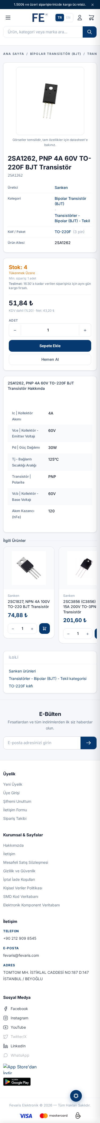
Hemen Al (50, 359)
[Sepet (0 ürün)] (91, 17)
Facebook (19, 1008)
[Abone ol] (89, 743)
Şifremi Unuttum (17, 801)
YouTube (18, 1027)
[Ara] (90, 32)
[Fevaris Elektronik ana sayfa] (39, 17)
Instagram (19, 1018)
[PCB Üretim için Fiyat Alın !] (76, 1096)
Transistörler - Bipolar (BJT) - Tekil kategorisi (47, 678)
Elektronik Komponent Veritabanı (31, 905)
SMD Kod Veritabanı (20, 896)
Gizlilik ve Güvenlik (19, 871)
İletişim (9, 854)
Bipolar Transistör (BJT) (70, 201)
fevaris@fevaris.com (21, 955)
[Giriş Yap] (79, 17)
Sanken (61, 187)
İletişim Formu (15, 810)
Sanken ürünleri (22, 671)
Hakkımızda (13, 845)
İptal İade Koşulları (19, 879)
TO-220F (63, 231)
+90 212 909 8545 (19, 938)
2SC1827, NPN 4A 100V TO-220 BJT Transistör (29, 604)
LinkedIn (18, 1046)
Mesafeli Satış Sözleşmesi (25, 862)
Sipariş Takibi (14, 818)
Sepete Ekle (50, 345)
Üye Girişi (11, 792)
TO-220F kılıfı (21, 686)
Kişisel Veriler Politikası (22, 888)
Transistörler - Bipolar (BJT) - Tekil (72, 218)
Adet (13, 320)
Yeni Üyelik (12, 784)
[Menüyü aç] (8, 17)
